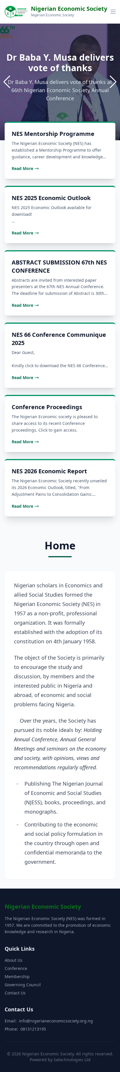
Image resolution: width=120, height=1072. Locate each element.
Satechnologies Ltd (72, 1059)
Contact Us (15, 993)
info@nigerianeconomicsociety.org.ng (56, 1021)
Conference (16, 968)
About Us (13, 960)
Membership (17, 976)
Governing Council (23, 984)
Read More (22, 168)
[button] (113, 82)
